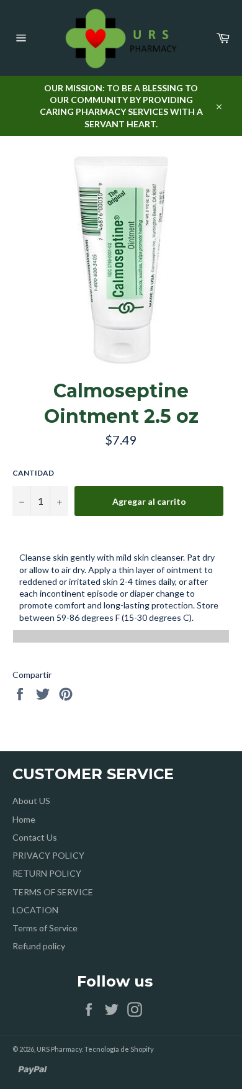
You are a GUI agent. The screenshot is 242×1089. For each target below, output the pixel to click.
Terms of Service (45, 928)
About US (31, 800)
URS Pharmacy (59, 1049)
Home (23, 819)
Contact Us (34, 837)
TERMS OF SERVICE (52, 892)
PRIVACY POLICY (48, 855)
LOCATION (35, 910)
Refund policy (38, 946)
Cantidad (33, 472)
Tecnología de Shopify (119, 1049)
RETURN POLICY (46, 873)
